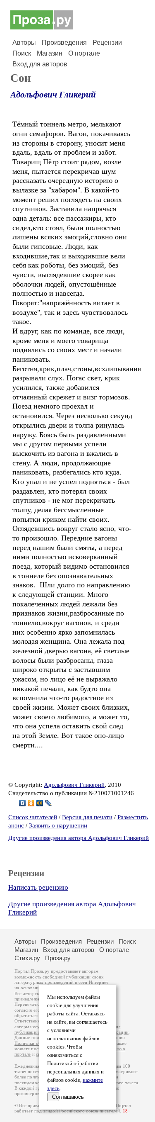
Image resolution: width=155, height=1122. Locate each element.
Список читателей (32, 817)
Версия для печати (87, 817)
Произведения (64, 42)
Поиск (21, 53)
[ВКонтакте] (22, 803)
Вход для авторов (39, 64)
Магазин (49, 53)
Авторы (24, 42)
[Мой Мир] (40, 803)
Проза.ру (58, 957)
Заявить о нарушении (58, 825)
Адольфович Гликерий (53, 95)
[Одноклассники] (31, 803)
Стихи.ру (27, 957)
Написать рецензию (38, 887)
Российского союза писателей (89, 1111)
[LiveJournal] (48, 803)
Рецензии (107, 42)
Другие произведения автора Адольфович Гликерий (78, 838)
